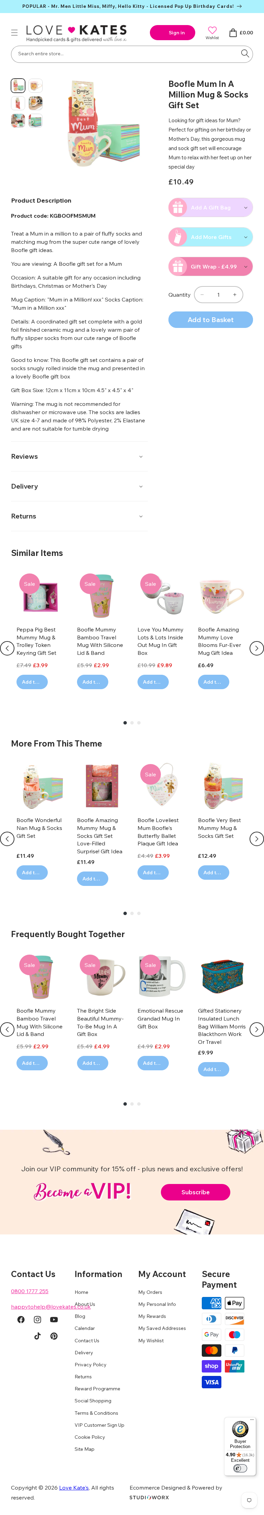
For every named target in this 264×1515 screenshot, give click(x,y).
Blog (80, 1316)
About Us (85, 1304)
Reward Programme (97, 1389)
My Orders (150, 1292)
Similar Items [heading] (37, 553)
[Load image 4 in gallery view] (36, 103)
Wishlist (212, 37)
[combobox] (132, 54)
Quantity (179, 294)
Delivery (84, 1352)
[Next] (257, 648)
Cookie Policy (90, 1437)
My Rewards (152, 1316)
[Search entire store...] (245, 53)
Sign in (177, 33)
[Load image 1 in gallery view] (18, 86)
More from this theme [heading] (56, 743)
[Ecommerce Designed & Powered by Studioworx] (149, 1497)
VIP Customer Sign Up (99, 1425)
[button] (14, 32)
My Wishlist (151, 1340)
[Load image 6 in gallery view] (36, 121)
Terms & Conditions (96, 1413)
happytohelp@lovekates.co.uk (51, 1306)
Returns (83, 1377)
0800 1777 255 (29, 1291)
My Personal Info (157, 1304)
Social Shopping (93, 1401)
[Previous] (7, 648)
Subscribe (196, 1192)
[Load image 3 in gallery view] (18, 103)
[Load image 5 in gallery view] (18, 121)
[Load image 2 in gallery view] (36, 86)
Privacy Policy (91, 1365)
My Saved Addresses (162, 1328)
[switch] (240, 1468)
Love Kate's (74, 1487)
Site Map (85, 1449)
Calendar (85, 1328)
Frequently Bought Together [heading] (68, 934)
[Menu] (252, 1421)
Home (81, 1292)
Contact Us (87, 1340)
